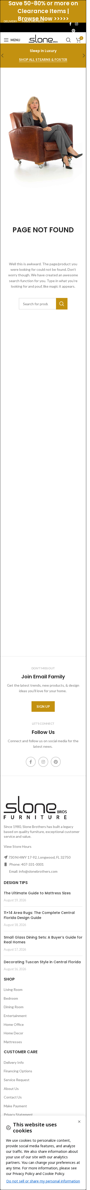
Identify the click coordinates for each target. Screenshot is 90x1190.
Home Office (14, 1024)
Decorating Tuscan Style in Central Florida (42, 961)
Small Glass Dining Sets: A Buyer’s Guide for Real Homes (43, 940)
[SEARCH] (62, 304)
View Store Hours (18, 846)
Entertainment (15, 1015)
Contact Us (13, 1097)
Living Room (13, 989)
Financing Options (18, 1071)
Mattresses (13, 1042)
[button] (84, 56)
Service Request (17, 1080)
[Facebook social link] (71, 24)
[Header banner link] (43, 11)
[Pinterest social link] (73, 30)
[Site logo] (43, 39)
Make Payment (15, 1106)
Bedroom (11, 998)
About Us (11, 1088)
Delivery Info (14, 1062)
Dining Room (14, 1007)
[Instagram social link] (77, 24)
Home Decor (13, 1033)
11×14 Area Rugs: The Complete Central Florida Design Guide (39, 915)
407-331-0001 (32, 864)
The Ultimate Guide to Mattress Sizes (37, 893)
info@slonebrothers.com (38, 871)
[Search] (69, 40)
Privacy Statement (18, 1114)
